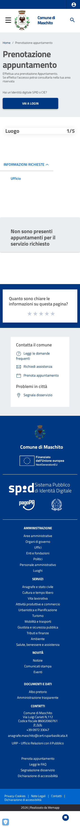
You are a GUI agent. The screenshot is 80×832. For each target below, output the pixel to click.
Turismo (38, 615)
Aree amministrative (38, 535)
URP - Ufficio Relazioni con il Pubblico (38, 743)
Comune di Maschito (46, 20)
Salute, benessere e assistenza (38, 644)
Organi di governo (38, 541)
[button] (73, 4)
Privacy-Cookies (15, 796)
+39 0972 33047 (37, 729)
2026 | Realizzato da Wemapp (40, 808)
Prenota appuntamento (37, 758)
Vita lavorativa (38, 598)
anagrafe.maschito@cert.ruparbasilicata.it (38, 735)
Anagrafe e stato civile (37, 586)
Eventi (38, 671)
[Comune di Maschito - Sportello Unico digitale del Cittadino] (22, 19)
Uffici (38, 547)
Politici (37, 558)
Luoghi (37, 570)
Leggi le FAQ (37, 764)
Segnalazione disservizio (38, 770)
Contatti (38, 706)
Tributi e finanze (38, 633)
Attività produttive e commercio (38, 604)
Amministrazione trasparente (37, 697)
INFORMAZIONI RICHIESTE (24, 164)
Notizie (38, 660)
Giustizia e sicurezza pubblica (38, 627)
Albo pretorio (38, 691)
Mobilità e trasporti (38, 621)
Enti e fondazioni (37, 553)
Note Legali (38, 796)
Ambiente (38, 638)
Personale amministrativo (38, 564)
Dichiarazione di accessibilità (38, 775)
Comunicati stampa (38, 666)
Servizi (37, 579)
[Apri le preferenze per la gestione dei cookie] (7, 824)
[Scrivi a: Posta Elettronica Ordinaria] (38, 739)
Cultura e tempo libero (37, 592)
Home (6, 42)
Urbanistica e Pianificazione (37, 609)
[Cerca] (72, 20)
